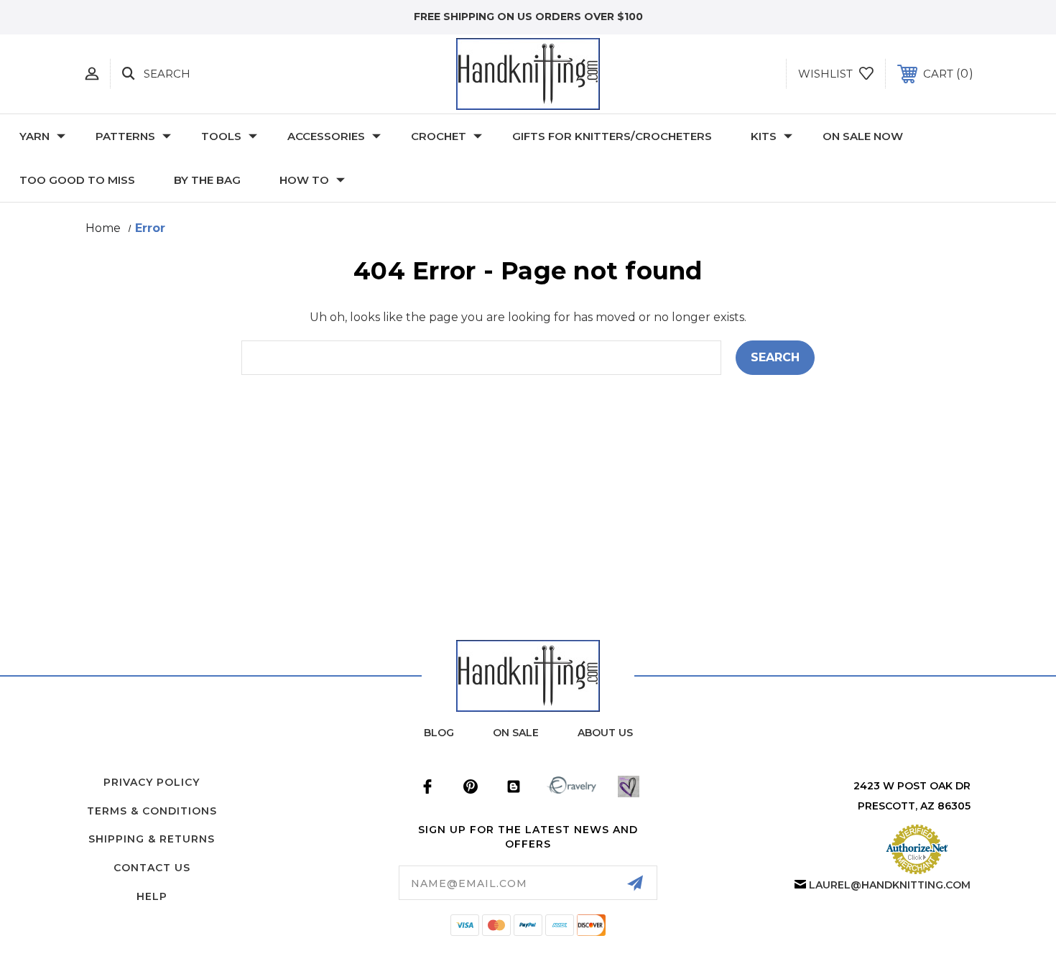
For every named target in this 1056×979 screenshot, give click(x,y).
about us (605, 732)
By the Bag (207, 180)
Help (151, 896)
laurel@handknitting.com (890, 884)
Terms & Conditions (152, 810)
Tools (221, 136)
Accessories (326, 136)
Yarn (34, 136)
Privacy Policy (151, 782)
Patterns (125, 136)
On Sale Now (863, 136)
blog (439, 732)
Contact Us (152, 867)
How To (304, 180)
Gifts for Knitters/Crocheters (612, 136)
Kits (764, 136)
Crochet (438, 136)
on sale (516, 732)
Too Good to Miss (77, 180)
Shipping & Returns (151, 838)
